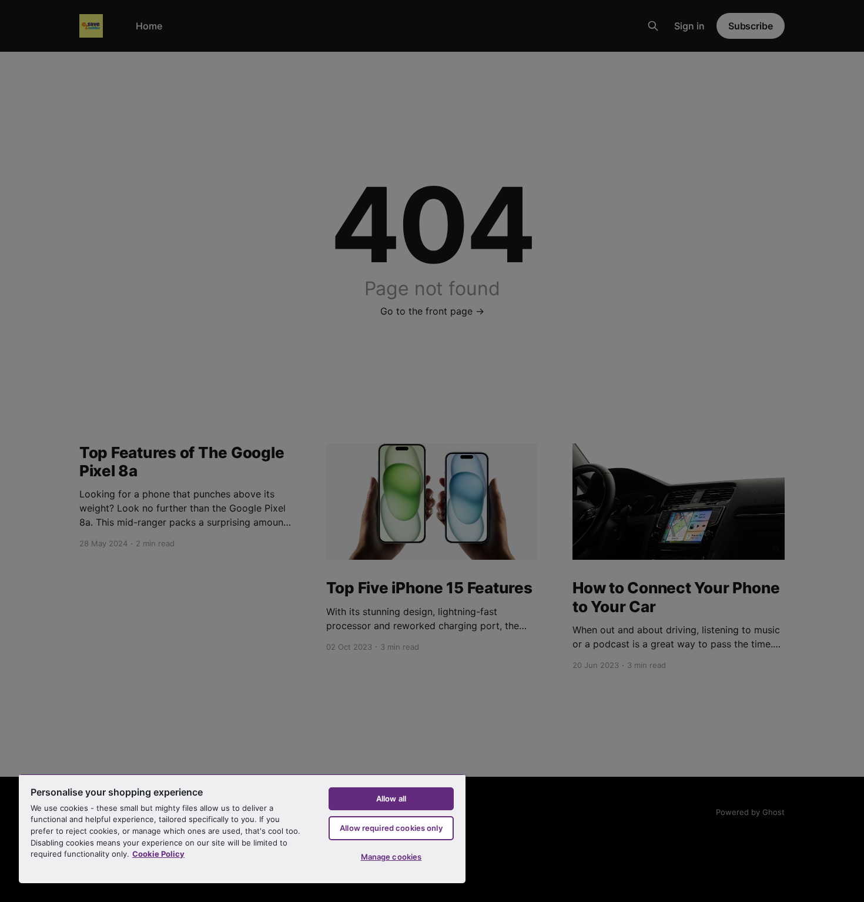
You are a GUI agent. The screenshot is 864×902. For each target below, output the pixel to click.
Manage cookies (391, 856)
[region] (242, 828)
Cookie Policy (158, 853)
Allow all (391, 798)
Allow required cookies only (391, 828)
